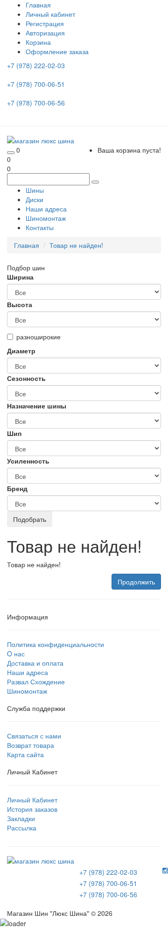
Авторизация (45, 32)
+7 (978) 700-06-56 (37, 102)
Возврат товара (30, 745)
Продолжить (136, 581)
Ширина (20, 276)
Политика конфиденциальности (55, 644)
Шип (14, 433)
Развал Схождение (36, 681)
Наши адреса (46, 208)
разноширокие (38, 336)
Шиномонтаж (46, 218)
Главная (26, 245)
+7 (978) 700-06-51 (37, 84)
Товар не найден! (76, 245)
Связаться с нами (34, 735)
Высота (19, 304)
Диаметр (21, 350)
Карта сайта (25, 754)
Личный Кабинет (32, 799)
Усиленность (28, 460)
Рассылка (21, 827)
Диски (34, 199)
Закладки (21, 818)
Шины (35, 190)
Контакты (40, 227)
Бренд (17, 488)
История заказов (32, 809)
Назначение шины (36, 405)
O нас (16, 653)
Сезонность (26, 378)
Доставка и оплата (35, 663)
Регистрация (45, 23)
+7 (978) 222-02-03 (37, 65)
